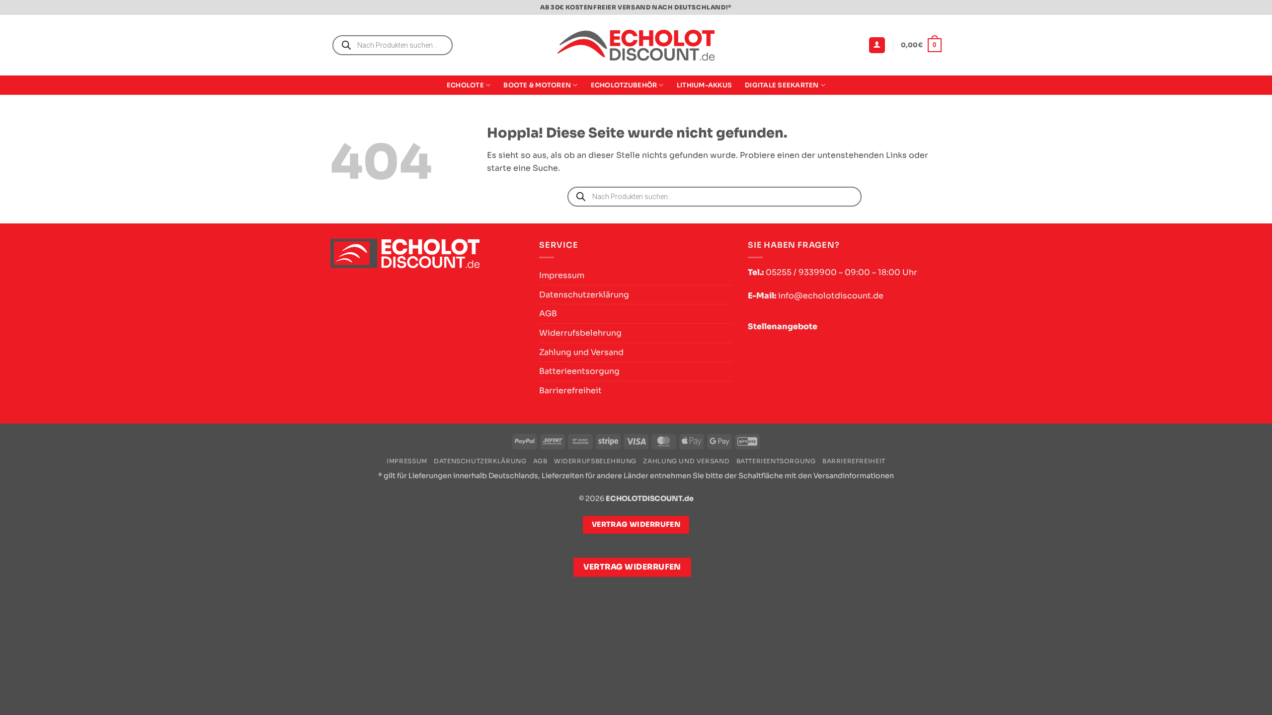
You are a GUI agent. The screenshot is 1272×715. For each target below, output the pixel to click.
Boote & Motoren (537, 85)
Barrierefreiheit (570, 390)
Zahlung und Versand (581, 352)
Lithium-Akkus (704, 85)
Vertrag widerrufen (632, 567)
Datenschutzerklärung (584, 294)
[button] (877, 45)
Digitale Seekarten (782, 85)
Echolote (465, 85)
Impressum (561, 275)
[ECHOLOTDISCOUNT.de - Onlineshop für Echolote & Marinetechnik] (636, 45)
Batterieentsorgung (579, 371)
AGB (548, 313)
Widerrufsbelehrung (580, 333)
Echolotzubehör (624, 85)
